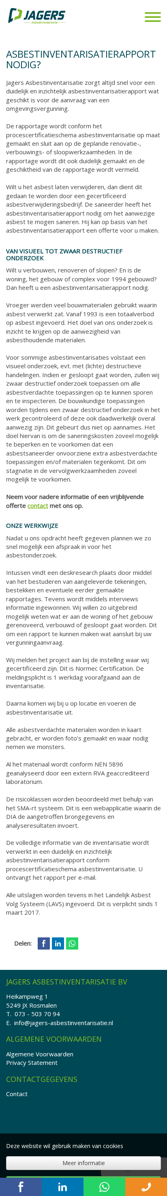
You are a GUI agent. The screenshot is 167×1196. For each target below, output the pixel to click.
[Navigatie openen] (153, 18)
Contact (17, 1094)
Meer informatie (83, 1163)
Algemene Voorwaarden (39, 1054)
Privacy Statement (32, 1062)
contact (38, 505)
